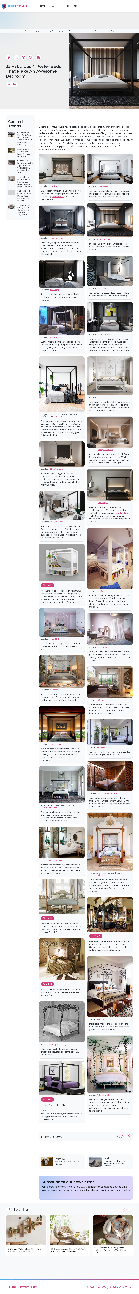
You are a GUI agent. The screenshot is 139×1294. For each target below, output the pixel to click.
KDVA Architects (56, 469)
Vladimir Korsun (104, 647)
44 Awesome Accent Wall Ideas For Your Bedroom (24, 153)
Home (42, 6)
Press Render (103, 186)
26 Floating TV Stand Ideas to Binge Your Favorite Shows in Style (24, 196)
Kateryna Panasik (105, 450)
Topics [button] (12, 1287)
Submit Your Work (122, 1287)
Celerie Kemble (103, 1095)
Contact (72, 6)
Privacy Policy (28, 1287)
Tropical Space (103, 793)
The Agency (100, 747)
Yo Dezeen (54, 690)
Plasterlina (102, 591)
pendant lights (122, 513)
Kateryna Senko (56, 522)
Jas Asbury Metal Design (57, 1044)
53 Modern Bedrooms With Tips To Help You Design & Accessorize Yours (25, 167)
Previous (124, 1209)
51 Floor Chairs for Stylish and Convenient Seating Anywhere (24, 210)
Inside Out (59, 417)
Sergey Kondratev (57, 238)
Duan (100, 397)
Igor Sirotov (103, 288)
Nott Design (103, 503)
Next (130, 1209)
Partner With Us (98, 1287)
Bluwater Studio (55, 744)
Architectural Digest (49, 807)
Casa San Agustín (54, 860)
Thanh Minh (54, 639)
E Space (101, 700)
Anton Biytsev (55, 337)
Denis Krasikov (104, 334)
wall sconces (58, 196)
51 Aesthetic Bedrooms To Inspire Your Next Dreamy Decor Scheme (24, 182)
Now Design (54, 290)
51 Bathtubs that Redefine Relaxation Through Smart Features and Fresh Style (24, 139)
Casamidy (100, 1019)
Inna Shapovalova (105, 239)
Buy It (49, 585)
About (56, 6)
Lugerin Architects (57, 186)
